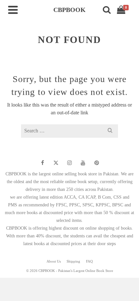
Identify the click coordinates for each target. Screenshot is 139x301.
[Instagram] (69, 163)
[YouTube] (83, 163)
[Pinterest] (97, 163)
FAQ (89, 261)
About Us (54, 261)
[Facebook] (42, 163)
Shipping (73, 261)
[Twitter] (56, 163)
